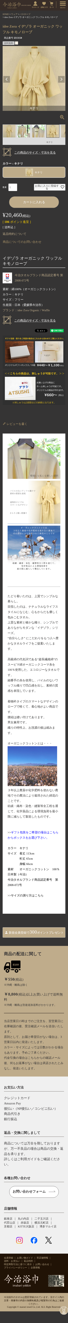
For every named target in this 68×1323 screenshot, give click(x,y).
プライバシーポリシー (15, 1267)
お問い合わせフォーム (29, 1191)
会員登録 (8, 1258)
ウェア (14, 14)
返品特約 (28, 1261)
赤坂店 (25, 1222)
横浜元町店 (41, 1222)
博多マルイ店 (48, 1226)
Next (61, 79)
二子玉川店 (41, 1218)
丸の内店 (23, 1218)
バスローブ (25, 14)
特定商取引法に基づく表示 (18, 1264)
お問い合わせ (42, 1264)
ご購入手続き (64, 1310)
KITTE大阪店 (26, 1226)
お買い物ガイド (25, 1258)
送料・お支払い (12, 1261)
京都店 (8, 1226)
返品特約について (14, 234)
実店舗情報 (42, 1258)
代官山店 (9, 1222)
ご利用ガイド (27, 1159)
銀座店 (8, 1218)
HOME (6, 14)
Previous (6, 79)
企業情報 (35, 1267)
